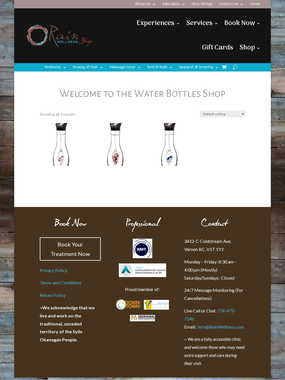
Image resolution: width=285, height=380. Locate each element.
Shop (247, 47)
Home (255, 4)
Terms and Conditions (60, 282)
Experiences (156, 23)
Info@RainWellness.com (214, 326)
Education (171, 4)
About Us (143, 4)
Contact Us (228, 4)
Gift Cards (217, 47)
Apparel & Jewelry (196, 67)
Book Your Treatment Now (70, 249)
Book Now (239, 23)
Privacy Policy (53, 270)
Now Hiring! (202, 4)
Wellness (53, 67)
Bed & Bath (157, 67)
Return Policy (52, 295)
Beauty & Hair (85, 67)
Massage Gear (123, 67)
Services (199, 23)
